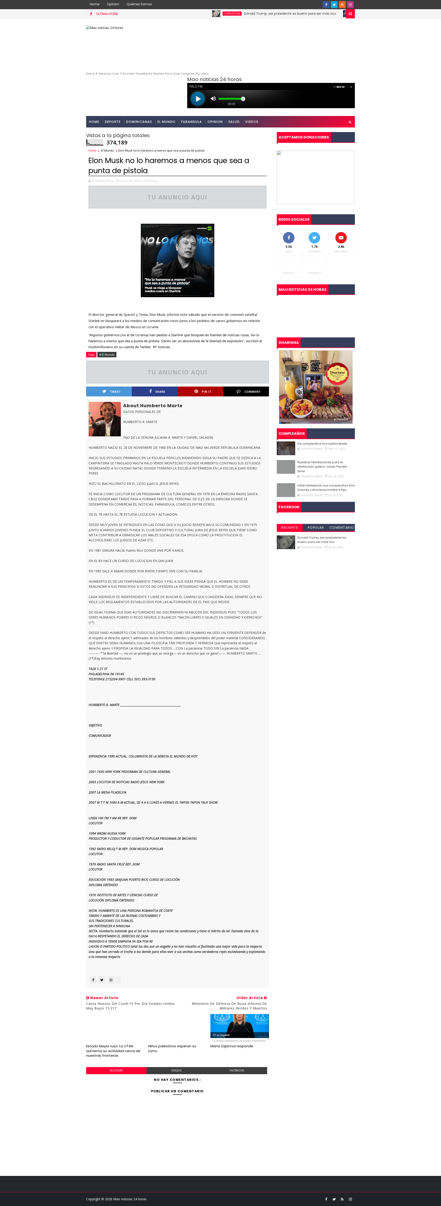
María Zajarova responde (231, 1046)
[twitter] (334, 4)
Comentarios (342, 528)
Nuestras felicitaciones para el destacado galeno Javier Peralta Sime (322, 466)
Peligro (324, 13)
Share (160, 392)
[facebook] (326, 4)
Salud (234, 121)
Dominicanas (139, 121)
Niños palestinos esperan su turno (172, 1048)
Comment (252, 392)
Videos (251, 121)
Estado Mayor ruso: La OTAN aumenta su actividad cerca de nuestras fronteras (113, 1051)
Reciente (289, 527)
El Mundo (166, 121)
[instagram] (350, 4)
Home (94, 4)
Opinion (113, 4)
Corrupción (196, 13)
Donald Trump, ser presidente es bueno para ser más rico (254, 13)
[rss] (342, 4)
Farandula (191, 121)
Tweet (115, 392)
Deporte (113, 121)
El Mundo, (151, 181)
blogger (116, 1070)
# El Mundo (107, 355)
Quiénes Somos (139, 4)
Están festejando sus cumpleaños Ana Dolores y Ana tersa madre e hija (326, 487)
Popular (316, 527)
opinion (215, 121)
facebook (237, 1070)
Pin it (207, 392)
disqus (176, 1070)
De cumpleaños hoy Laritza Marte (322, 443)
